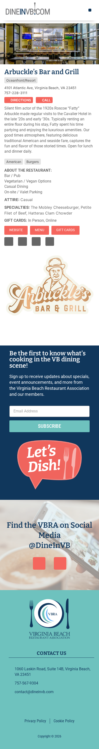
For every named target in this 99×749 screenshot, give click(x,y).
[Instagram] (22, 241)
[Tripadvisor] (49, 241)
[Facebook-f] (8, 241)
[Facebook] (39, 563)
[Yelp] (36, 241)
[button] (89, 10)
